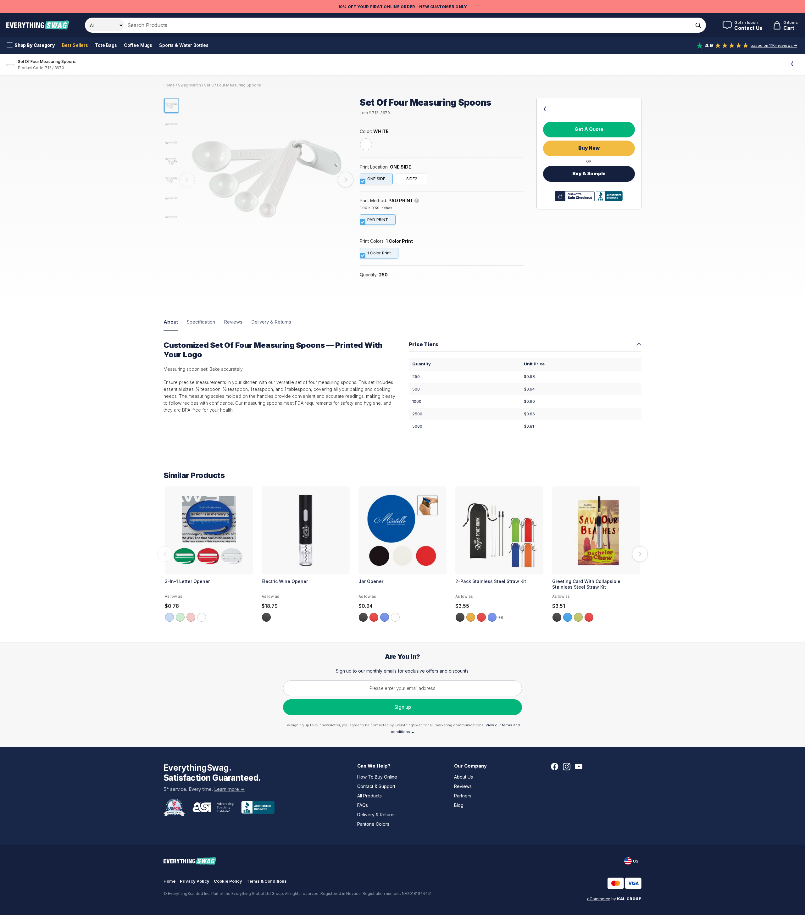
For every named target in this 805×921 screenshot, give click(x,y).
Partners (462, 795)
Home (169, 85)
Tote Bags (106, 45)
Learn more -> (229, 789)
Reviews (233, 322)
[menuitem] (30, 45)
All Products (369, 795)
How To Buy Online (377, 777)
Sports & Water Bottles (183, 45)
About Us (463, 777)
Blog (459, 805)
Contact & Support (376, 786)
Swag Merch (189, 85)
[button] (187, 179)
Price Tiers (423, 344)
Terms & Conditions (267, 881)
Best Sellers (75, 45)
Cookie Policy (228, 881)
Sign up (402, 707)
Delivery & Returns (271, 322)
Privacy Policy (194, 881)
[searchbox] (408, 25)
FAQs (362, 805)
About (171, 322)
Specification (201, 322)
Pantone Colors (373, 824)
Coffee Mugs (138, 45)
